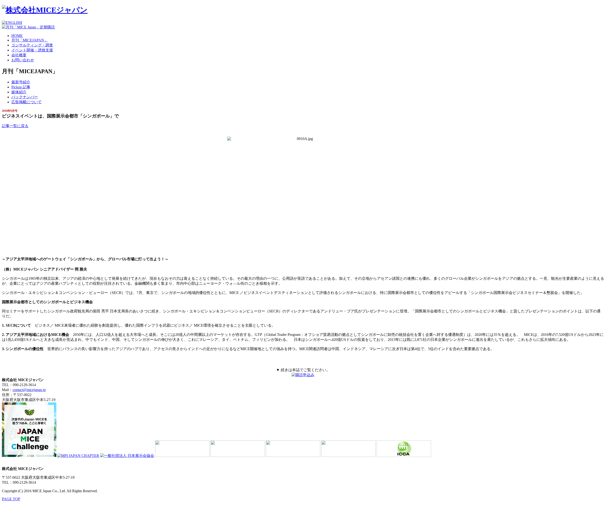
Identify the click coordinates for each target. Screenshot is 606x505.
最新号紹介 (20, 82)
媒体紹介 (19, 92)
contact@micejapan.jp (29, 390)
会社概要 (19, 55)
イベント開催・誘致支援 (32, 50)
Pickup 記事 (20, 87)
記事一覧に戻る (15, 126)
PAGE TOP (11, 499)
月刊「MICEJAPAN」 (29, 40)
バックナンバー (24, 97)
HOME (17, 36)
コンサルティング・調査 (32, 45)
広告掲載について (26, 102)
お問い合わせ (22, 60)
